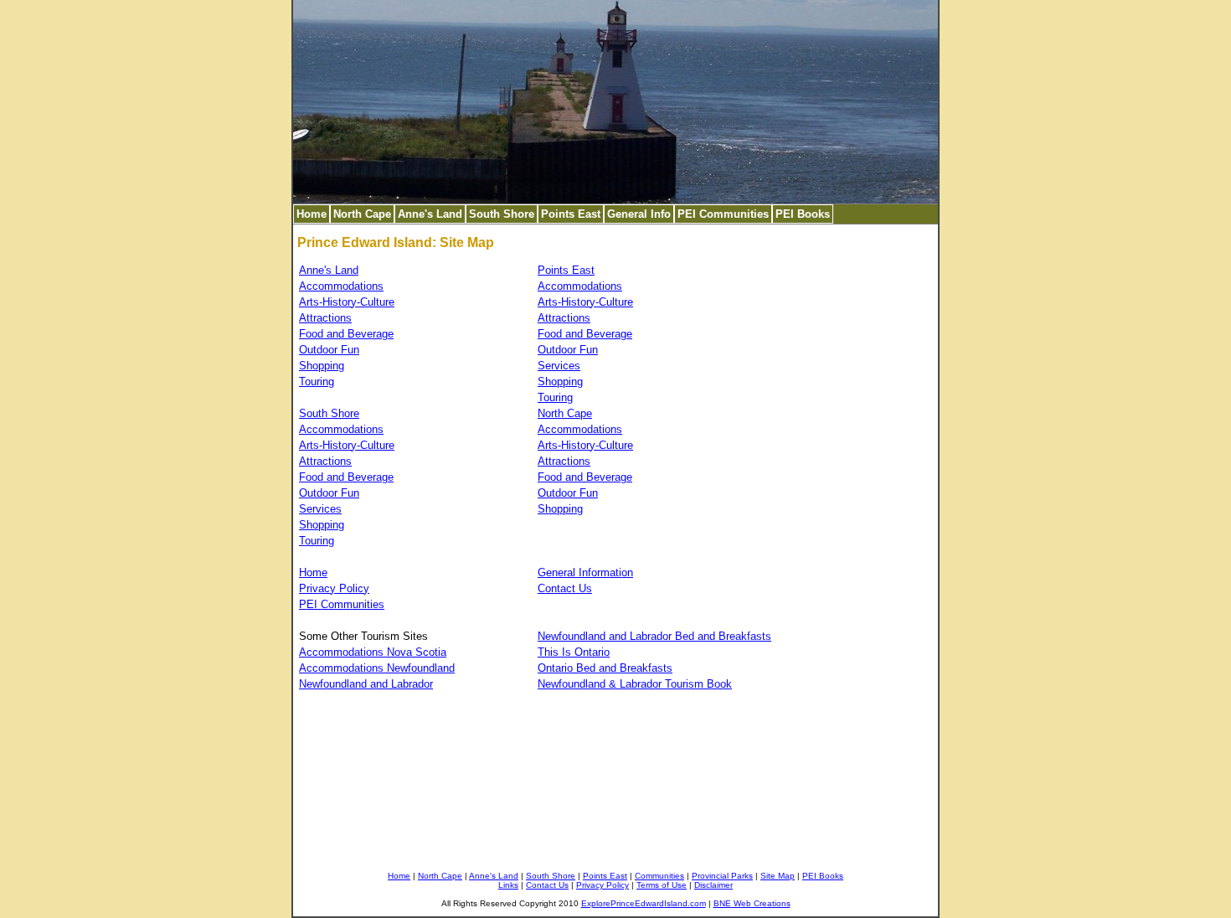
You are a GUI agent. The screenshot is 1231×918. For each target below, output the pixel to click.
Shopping (321, 365)
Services (559, 365)
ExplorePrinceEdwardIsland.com (643, 903)
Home (311, 214)
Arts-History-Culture (346, 302)
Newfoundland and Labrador (366, 684)
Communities (659, 875)
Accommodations (341, 286)
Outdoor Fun (329, 349)
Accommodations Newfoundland (377, 668)
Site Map (777, 875)
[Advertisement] (850, 491)
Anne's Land (430, 214)
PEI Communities (723, 214)
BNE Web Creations (752, 903)
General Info (639, 214)
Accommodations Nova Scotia (372, 652)
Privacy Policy (334, 588)
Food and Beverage (346, 333)
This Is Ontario (574, 652)
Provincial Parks (722, 875)
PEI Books (802, 214)
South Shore (501, 214)
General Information (585, 572)
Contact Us (565, 588)
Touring (316, 381)
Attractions (325, 318)
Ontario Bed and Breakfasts (605, 668)
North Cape (362, 214)
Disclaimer (713, 885)
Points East (570, 214)
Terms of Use (661, 885)
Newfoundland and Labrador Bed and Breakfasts (654, 636)
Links (508, 885)
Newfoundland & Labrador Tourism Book (635, 684)
